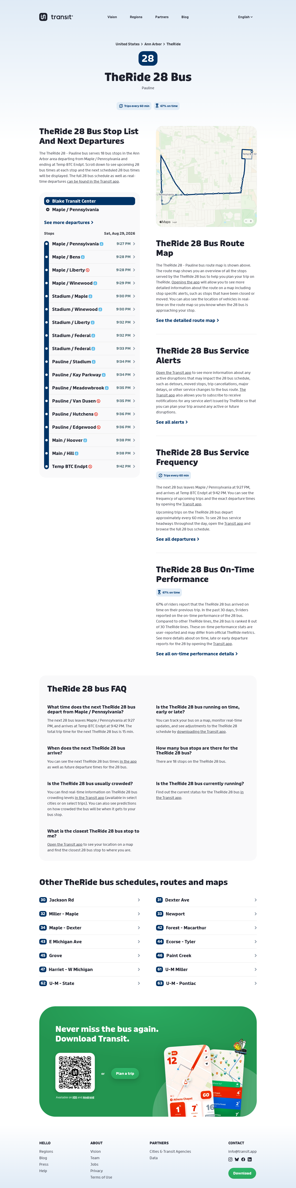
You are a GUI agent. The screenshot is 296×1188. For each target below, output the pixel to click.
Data (154, 1158)
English (244, 17)
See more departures (67, 222)
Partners (162, 17)
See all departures (176, 539)
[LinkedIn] (250, 1159)
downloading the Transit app (201, 731)
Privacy (96, 1170)
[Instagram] (230, 1159)
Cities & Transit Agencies (170, 1151)
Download (242, 1173)
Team (94, 1158)
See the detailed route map (185, 320)
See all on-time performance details (195, 653)
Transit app (191, 504)
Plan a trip (125, 1073)
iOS (74, 1097)
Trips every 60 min (136, 106)
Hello (45, 1142)
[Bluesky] (237, 1159)
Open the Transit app (173, 372)
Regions (136, 17)
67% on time (169, 106)
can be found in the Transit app (93, 181)
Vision (112, 17)
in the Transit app (89, 797)
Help (43, 1170)
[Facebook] (243, 1159)
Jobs (94, 1164)
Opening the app (186, 282)
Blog (185, 17)
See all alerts (170, 422)
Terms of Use (101, 1177)
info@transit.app (242, 1151)
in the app (128, 761)
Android (88, 1097)
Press (44, 1164)
